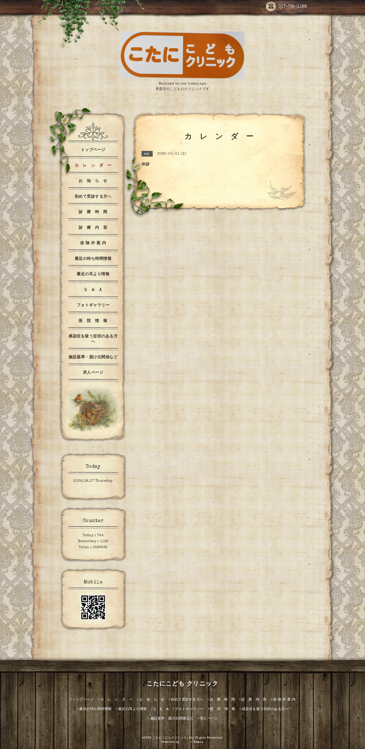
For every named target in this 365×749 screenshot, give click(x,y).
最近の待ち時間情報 (93, 259)
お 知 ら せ (93, 181)
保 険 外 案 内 (93, 243)
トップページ (93, 150)
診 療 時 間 (93, 212)
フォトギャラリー (93, 306)
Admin (199, 742)
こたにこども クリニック (182, 684)
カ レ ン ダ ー (93, 166)
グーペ (185, 742)
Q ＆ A (93, 290)
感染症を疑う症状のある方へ (93, 339)
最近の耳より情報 (93, 274)
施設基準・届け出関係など (93, 357)
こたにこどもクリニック (169, 738)
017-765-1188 (292, 7)
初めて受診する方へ (93, 197)
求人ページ (93, 373)
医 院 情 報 (93, 321)
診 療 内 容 (93, 228)
